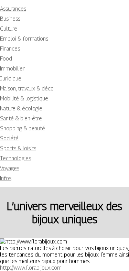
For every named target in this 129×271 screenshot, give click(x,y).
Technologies (15, 158)
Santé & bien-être (21, 118)
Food (6, 58)
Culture (8, 28)
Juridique (10, 78)
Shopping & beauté (22, 128)
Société (9, 138)
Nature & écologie (21, 108)
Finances (10, 48)
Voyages (9, 168)
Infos (5, 178)
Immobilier (12, 68)
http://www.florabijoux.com (31, 267)
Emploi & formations (24, 38)
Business (10, 18)
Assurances (13, 9)
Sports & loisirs (18, 148)
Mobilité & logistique (24, 98)
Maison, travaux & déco (27, 88)
